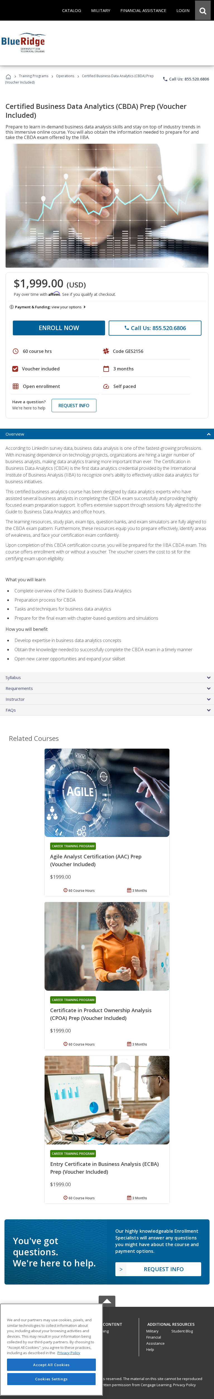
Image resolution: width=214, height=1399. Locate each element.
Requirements (19, 688)
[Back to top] (107, 1322)
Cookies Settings (51, 1378)
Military (152, 1331)
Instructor (15, 699)
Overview (15, 434)
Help (150, 1349)
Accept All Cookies (51, 1364)
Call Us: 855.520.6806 (185, 79)
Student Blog (182, 1331)
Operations (65, 76)
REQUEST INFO (74, 405)
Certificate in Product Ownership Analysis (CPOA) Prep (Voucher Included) (101, 1014)
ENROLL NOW (59, 327)
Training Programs (33, 76)
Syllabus (13, 677)
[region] (51, 1349)
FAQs (11, 710)
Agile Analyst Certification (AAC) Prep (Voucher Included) (96, 860)
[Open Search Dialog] (203, 10)
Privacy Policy (184, 1384)
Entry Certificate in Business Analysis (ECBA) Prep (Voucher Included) (104, 1168)
